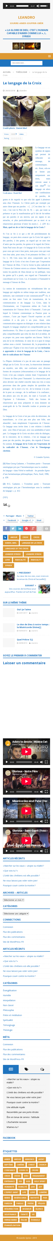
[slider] (22, 6)
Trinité (24, 1214)
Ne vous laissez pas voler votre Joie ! (20, 880)
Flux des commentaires (14, 936)
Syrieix (8, 565)
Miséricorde (20, 1198)
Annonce (29, 1159)
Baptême (8, 1164)
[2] (4, 484)
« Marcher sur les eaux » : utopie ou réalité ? (23, 865)
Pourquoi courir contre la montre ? (19, 885)
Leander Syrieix (13, 554)
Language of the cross (16, 548)
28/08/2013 (23, 643)
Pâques (41, 1203)
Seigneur (26, 1209)
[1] (4, 463)
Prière (31, 1203)
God (28, 1181)
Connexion (8, 927)
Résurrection (11, 1209)
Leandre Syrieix (33, 554)
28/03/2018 (10, 90)
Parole (19, 1203)
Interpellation (9, 1000)
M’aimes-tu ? (12, 1127)
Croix (25, 537)
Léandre (23, 90)
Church (42, 1164)
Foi (20, 1181)
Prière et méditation (12, 1015)
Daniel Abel (11, 543)
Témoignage (9, 1025)
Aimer (7, 1159)
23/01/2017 (23, 613)
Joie (33, 1187)
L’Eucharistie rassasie (17, 1122)
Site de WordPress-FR (13, 941)
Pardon (8, 1203)
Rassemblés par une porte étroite (23, 1112)
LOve (7, 560)
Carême (20, 1164)
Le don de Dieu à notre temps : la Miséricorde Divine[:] (33, 626)
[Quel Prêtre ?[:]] (9, 642)
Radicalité (20, 560)
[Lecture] (6, 5)
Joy (40, 1187)
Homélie (7, 995)
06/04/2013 (23, 631)
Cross (36, 537)
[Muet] (38, 5)
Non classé (8, 1005)
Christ (31, 1164)
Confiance (9, 1170)
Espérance (9, 1181)
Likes (21, 134)
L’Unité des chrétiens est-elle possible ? (21, 875)
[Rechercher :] (26, 63)
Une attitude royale (16, 1107)
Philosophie (8, 1010)
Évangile (35, 1220)
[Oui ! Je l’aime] (9, 612)
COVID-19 (23, 1170)
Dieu (26, 1176)
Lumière (43, 1192)
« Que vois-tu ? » (10, 870)
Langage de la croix (32, 543)
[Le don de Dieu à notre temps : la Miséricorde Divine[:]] (9, 627)
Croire (35, 1170)
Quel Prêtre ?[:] (25, 639)
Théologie (8, 1030)
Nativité (34, 1198)
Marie (7, 1198)
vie (33, 1214)
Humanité (9, 1187)
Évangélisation (10, 990)
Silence (39, 1209)
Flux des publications (13, 931)
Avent (41, 1159)
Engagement (39, 1176)
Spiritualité (8, 1020)
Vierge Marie (10, 1220)
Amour (13, 537)
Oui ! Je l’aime (24, 609)
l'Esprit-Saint (11, 1192)
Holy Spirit (39, 1181)
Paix (45, 1198)
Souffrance (10, 1214)
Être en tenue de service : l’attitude (23, 1117)
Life (24, 1192)
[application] (26, 6)
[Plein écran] (46, 762)
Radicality (36, 560)
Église (24, 1220)
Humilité (22, 1187)
